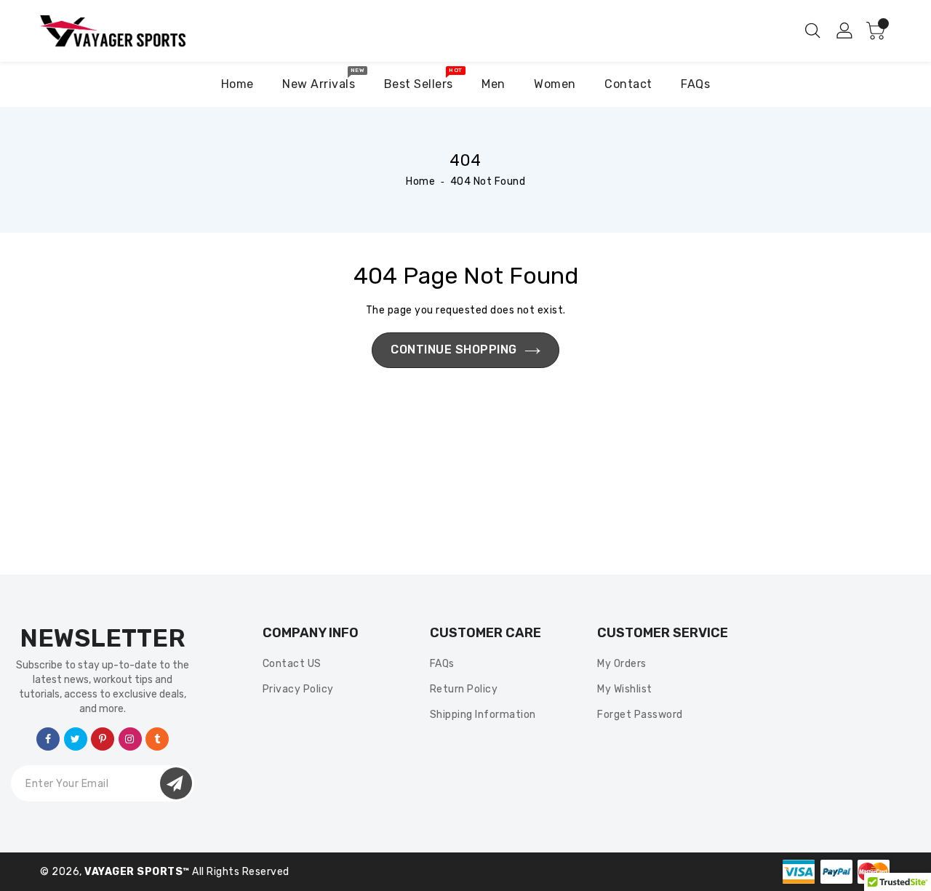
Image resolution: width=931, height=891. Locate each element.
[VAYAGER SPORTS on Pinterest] (103, 738)
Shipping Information (483, 714)
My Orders (622, 664)
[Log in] (845, 30)
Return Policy (464, 689)
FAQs (442, 664)
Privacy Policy (298, 689)
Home (420, 181)
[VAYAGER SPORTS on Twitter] (76, 738)
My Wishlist (624, 689)
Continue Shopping (454, 349)
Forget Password (640, 714)
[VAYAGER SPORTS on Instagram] (130, 738)
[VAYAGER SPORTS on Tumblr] (157, 738)
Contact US (292, 664)
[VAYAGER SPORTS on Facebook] (48, 738)
